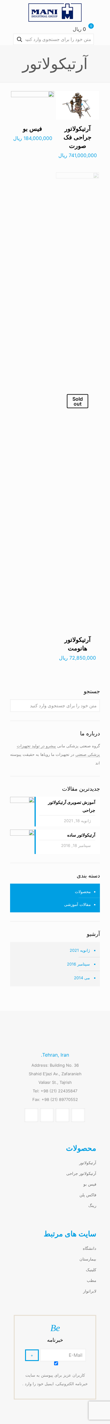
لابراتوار (89, 1291)
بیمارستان (87, 1259)
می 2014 (82, 977)
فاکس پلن (87, 1194)
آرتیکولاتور (87, 1162)
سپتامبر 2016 (78, 964)
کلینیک (91, 1269)
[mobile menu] (11, 12)
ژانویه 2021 (80, 950)
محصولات (83, 891)
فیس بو (32, 128)
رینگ (92, 1205)
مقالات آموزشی (77, 904)
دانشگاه (89, 1248)
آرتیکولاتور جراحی (81, 1173)
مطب (91, 1280)
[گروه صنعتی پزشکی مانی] (55, 12)
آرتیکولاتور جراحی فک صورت (77, 137)
